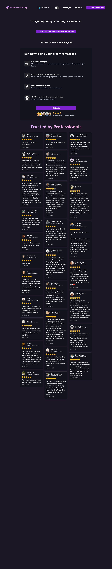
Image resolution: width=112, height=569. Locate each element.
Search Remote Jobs (97, 8)
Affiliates (78, 8)
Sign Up (57, 108)
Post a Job (67, 8)
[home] (16, 7)
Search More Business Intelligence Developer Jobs (57, 31)
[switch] (57, 7)
